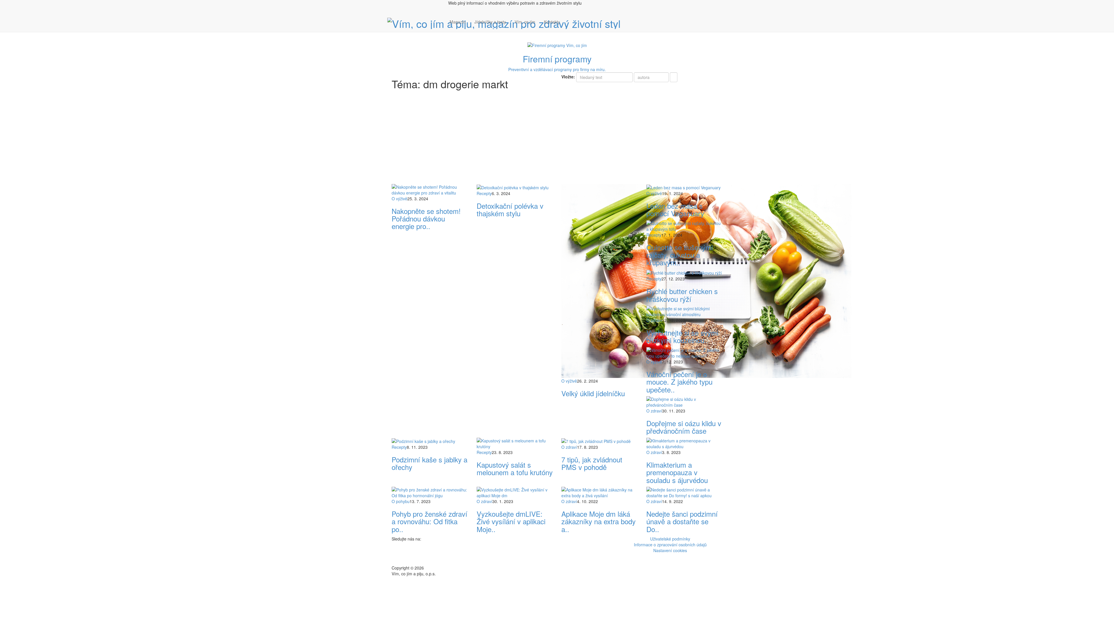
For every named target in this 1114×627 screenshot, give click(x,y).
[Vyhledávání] (568, 27)
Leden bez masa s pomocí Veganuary (675, 209)
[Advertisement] (557, 140)
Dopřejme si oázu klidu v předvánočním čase (683, 427)
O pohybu (401, 501)
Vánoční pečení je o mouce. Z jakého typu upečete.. (679, 381)
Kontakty (552, 22)
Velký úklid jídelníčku (593, 393)
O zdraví (654, 320)
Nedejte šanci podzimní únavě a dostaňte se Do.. (682, 521)
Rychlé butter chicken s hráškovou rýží (682, 295)
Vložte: (568, 77)
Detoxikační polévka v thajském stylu (510, 209)
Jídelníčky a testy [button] (490, 22)
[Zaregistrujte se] (568, 19)
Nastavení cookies (670, 550)
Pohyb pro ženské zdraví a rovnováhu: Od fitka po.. (429, 521)
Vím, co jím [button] (525, 22)
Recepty (484, 193)
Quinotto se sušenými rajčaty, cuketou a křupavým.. (679, 255)
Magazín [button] (458, 22)
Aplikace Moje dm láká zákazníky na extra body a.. (598, 521)
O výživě (399, 198)
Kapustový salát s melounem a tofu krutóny (515, 468)
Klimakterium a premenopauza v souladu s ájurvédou (677, 472)
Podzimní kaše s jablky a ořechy (429, 463)
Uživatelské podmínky (670, 539)
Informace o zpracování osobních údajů (670, 544)
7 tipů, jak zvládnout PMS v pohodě (591, 463)
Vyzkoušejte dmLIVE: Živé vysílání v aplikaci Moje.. (511, 521)
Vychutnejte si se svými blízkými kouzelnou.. (682, 336)
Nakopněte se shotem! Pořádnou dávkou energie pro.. (426, 218)
